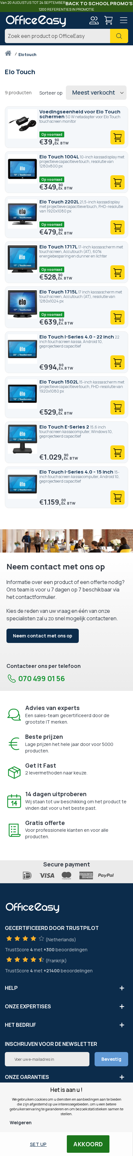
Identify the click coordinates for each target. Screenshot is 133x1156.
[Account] (93, 21)
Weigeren (21, 1122)
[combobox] (66, 36)
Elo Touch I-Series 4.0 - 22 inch (77, 336)
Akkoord (88, 1144)
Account (93, 20)
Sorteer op (51, 93)
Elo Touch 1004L (59, 156)
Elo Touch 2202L (59, 201)
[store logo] (35, 21)
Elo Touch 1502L (59, 381)
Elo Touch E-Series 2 (64, 426)
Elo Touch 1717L (58, 246)
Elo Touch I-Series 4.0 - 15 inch (76, 471)
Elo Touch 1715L (58, 291)
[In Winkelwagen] (117, 137)
